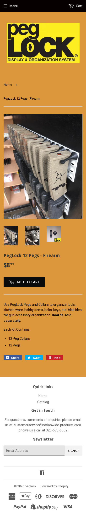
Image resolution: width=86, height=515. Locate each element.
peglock (30, 486)
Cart (78, 6)
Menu (14, 6)
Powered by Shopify (54, 486)
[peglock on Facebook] (41, 473)
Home (8, 84)
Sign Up (73, 451)
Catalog (43, 402)
